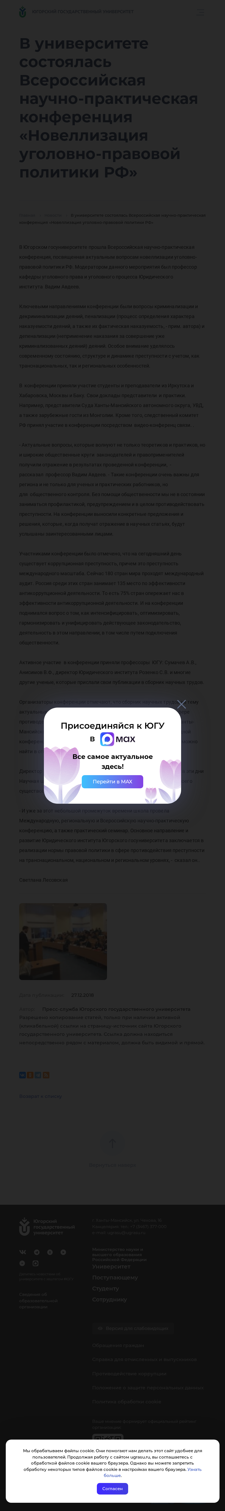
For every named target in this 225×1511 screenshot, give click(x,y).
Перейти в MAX (112, 782)
